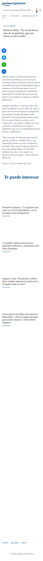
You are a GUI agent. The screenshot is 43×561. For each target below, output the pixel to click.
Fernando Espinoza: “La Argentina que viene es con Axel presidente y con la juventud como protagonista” (20, 210)
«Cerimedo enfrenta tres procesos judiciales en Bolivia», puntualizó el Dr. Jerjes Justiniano (20, 246)
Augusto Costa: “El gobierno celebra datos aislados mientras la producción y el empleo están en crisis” (20, 281)
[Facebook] (3, 50)
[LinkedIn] (3, 71)
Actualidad (14, 16)
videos (23, 543)
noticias (5, 543)
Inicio (4, 16)
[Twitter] (3, 57)
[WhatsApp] (3, 64)
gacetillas (15, 543)
